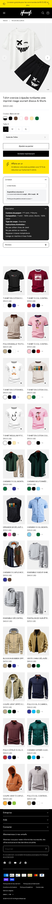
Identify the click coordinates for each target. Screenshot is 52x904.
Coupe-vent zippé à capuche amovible (14, 704)
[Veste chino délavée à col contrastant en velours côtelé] (38, 641)
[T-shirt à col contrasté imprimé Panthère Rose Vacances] (38, 326)
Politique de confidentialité (31, 884)
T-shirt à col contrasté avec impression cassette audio (38, 298)
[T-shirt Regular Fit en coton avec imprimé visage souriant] (14, 418)
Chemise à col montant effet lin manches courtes (38, 527)
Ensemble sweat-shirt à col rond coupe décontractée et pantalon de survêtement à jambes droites (38, 572)
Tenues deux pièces (17, 20)
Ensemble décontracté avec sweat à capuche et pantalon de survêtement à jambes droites (14, 618)
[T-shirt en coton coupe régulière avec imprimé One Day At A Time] (38, 372)
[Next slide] (48, 3)
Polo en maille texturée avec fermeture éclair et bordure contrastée (14, 344)
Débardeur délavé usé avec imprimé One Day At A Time (14, 527)
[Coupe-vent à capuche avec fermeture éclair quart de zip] (14, 778)
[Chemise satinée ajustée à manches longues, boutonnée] (38, 732)
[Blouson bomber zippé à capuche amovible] (14, 641)
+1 (42, 534)
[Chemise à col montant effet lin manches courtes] (38, 509)
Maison (5, 20)
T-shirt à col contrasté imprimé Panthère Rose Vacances (38, 344)
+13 (42, 757)
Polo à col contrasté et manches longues (38, 796)
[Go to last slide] (3, 3)
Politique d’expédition (26, 887)
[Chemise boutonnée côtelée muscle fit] (38, 463)
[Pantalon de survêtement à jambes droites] (38, 600)
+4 (42, 305)
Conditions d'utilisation (32, 855)
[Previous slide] (4, 57)
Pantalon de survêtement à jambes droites (38, 618)
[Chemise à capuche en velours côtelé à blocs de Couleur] (14, 554)
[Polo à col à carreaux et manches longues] (38, 686)
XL (26, 129)
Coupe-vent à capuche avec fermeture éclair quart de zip (14, 796)
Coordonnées (40, 887)
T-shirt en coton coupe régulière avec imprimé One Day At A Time (38, 390)
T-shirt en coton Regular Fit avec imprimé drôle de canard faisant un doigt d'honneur (14, 390)
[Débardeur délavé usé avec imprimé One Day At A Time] (14, 509)
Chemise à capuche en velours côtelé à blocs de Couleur (14, 572)
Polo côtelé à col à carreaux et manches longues (14, 750)
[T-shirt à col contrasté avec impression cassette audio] (38, 280)
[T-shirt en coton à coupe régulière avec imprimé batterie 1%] (14, 280)
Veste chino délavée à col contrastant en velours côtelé (38, 658)
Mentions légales (8, 891)
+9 (18, 305)
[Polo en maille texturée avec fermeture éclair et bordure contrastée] (14, 326)
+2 (18, 351)
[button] (4, 13)
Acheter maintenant (26, 154)
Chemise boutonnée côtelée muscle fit (38, 481)
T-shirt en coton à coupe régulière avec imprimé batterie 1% (14, 298)
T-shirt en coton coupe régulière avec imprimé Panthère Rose (38, 435)
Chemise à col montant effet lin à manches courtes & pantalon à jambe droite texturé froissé (14, 481)
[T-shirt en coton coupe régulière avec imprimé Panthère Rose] (38, 418)
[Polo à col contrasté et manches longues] (38, 778)
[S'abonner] (46, 849)
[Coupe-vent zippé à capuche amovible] (14, 686)
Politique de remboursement (11, 884)
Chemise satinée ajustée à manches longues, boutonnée (38, 750)
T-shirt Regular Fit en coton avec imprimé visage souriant (14, 435)
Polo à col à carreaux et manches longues (38, 704)
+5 (42, 489)
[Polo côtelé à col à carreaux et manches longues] (14, 732)
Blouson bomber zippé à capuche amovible (14, 658)
